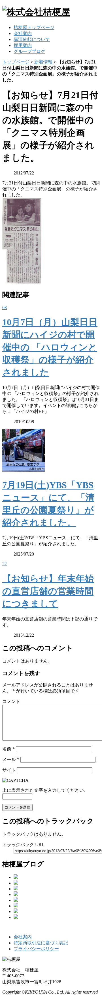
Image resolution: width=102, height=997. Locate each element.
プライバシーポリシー (36, 948)
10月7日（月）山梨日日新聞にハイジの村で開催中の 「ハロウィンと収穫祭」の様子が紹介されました (49, 347)
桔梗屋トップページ (34, 27)
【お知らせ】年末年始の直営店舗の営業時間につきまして (48, 591)
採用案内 (23, 45)
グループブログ (29, 51)
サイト (9, 770)
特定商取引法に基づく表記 (41, 942)
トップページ (15, 61)
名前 (8, 749)
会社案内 (23, 33)
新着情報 (43, 61)
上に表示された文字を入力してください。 (45, 790)
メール (10, 759)
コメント (11, 701)
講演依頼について (32, 39)
